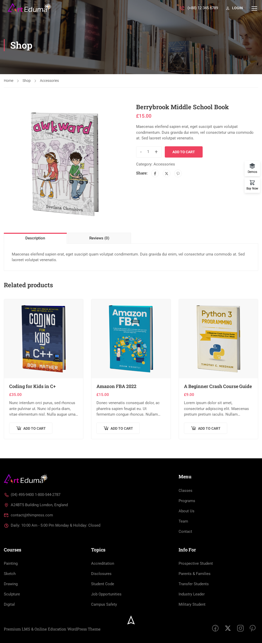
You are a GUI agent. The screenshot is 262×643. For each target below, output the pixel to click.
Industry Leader (192, 594)
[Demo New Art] (25, 478)
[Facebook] (155, 173)
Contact (185, 531)
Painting (11, 563)
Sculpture (12, 594)
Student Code (102, 584)
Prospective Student (196, 563)
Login (237, 8)
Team (183, 521)
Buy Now (252, 188)
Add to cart (183, 152)
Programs (187, 500)
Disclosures (101, 573)
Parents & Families (195, 573)
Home (8, 81)
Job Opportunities (106, 594)
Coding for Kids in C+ (32, 386)
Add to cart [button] (34, 428)
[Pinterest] (178, 173)
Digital (9, 604)
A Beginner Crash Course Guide (218, 386)
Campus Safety (104, 604)
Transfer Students (194, 584)
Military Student (192, 604)
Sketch (10, 573)
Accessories (49, 81)
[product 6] (65, 164)
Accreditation (102, 563)
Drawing (11, 584)
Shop (27, 81)
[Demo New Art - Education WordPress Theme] (29, 8)
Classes (185, 490)
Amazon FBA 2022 (116, 386)
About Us (186, 511)
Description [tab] (35, 238)
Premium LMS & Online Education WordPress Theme (52, 628)
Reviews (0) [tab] (99, 238)
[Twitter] (166, 173)
